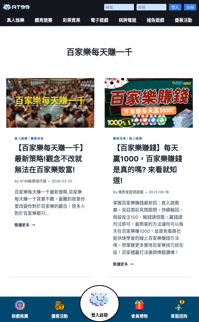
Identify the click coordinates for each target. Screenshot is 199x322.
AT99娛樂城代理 (33, 181)
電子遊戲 (99, 20)
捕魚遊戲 (155, 20)
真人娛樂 (15, 20)
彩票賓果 (71, 20)
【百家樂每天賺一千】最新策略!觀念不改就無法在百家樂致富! (49, 158)
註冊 (190, 7)
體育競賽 (43, 20)
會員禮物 (139, 316)
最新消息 (37, 138)
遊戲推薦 (20, 316)
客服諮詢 (179, 316)
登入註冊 (99, 315)
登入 (175, 7)
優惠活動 (183, 20)
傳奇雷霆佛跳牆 (131, 192)
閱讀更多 (25, 225)
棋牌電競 (127, 20)
